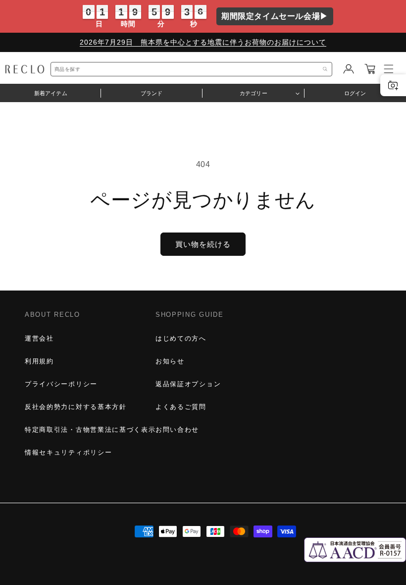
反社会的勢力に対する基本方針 (76, 406)
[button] (370, 69)
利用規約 (39, 361)
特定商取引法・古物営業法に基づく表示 (90, 429)
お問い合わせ (177, 429)
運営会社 (39, 338)
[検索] (325, 69)
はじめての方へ (180, 338)
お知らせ (170, 361)
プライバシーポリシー (61, 384)
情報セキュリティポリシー (68, 452)
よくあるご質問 (180, 406)
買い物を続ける (203, 244)
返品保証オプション (188, 384)
